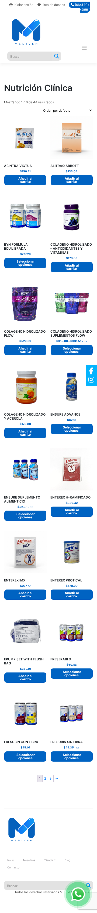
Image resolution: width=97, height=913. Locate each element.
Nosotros (29, 860)
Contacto (13, 867)
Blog (67, 860)
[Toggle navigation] (84, 48)
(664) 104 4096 (82, 7)
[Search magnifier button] (56, 56)
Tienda (48, 860)
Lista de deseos (53, 5)
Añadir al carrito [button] (25, 180)
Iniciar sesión (23, 5)
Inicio (10, 860)
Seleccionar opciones (25, 263)
